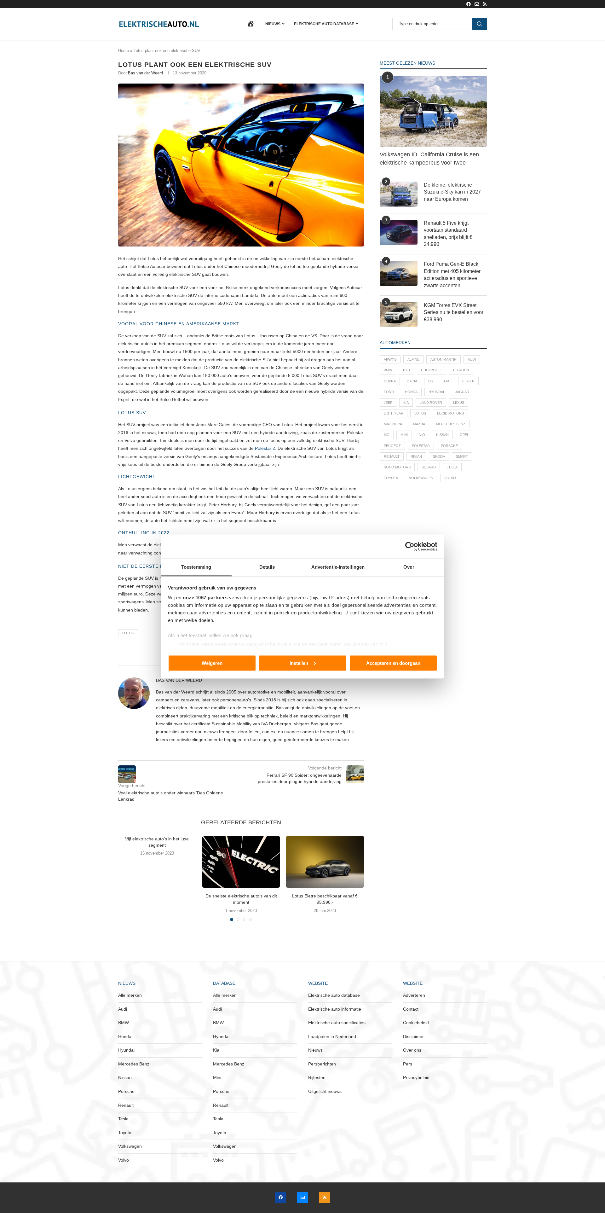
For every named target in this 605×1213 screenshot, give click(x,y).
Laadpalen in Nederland (332, 1036)
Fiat (447, 381)
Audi (472, 359)
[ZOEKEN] (479, 24)
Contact (410, 1009)
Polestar (421, 446)
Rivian (416, 456)
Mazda (419, 424)
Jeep (388, 402)
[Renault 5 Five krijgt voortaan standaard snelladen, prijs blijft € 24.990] (399, 232)
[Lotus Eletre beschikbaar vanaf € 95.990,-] (325, 862)
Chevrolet (431, 370)
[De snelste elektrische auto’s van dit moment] (241, 862)
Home (123, 50)
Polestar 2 (265, 448)
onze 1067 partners (205, 597)
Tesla (452, 467)
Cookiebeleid (416, 1022)
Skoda (439, 456)
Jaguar (462, 392)
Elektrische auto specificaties (337, 1022)
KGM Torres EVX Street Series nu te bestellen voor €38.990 (453, 312)
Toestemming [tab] (196, 567)
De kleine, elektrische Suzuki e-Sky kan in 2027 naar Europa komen (452, 192)
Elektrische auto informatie (334, 1009)
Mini (404, 435)
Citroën (461, 370)
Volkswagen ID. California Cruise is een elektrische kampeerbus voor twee (429, 158)
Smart (462, 456)
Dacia (412, 381)
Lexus (458, 402)
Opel (464, 435)
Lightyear (393, 413)
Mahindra (393, 424)
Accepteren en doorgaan (393, 662)
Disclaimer (413, 1036)
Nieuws (272, 24)
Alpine (413, 359)
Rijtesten (317, 1077)
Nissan (442, 435)
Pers (407, 1063)
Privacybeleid (416, 1077)
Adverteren (414, 995)
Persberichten (322, 1063)
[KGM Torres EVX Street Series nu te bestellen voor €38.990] (399, 314)
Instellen (299, 662)
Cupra (390, 381)
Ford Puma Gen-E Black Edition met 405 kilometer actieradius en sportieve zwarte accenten (452, 274)
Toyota (391, 478)
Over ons (412, 1050)
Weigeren (212, 662)
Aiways (390, 359)
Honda (411, 392)
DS (430, 381)
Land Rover (431, 402)
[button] (126, 878)
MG (386, 435)
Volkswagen (421, 478)
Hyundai (436, 392)
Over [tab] (408, 567)
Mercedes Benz (450, 424)
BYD (406, 370)
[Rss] (484, 4)
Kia (406, 402)
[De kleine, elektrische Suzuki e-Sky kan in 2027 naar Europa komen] (399, 194)
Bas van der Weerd (145, 73)
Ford (389, 392)
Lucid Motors (450, 413)
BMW (388, 370)
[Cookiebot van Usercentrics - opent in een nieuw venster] (409, 546)
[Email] (476, 4)
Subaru (429, 467)
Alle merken (130, 995)
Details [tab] (267, 567)
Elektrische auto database (324, 24)
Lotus (128, 633)
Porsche (449, 446)
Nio (422, 435)
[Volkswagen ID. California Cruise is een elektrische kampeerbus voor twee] (433, 111)
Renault (392, 456)
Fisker (468, 381)
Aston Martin (443, 359)
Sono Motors (397, 467)
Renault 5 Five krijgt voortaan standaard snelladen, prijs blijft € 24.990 (448, 233)
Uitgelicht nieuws (325, 1091)
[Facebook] (468, 4)
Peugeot (392, 446)
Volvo (450, 478)
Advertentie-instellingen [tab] (338, 567)
